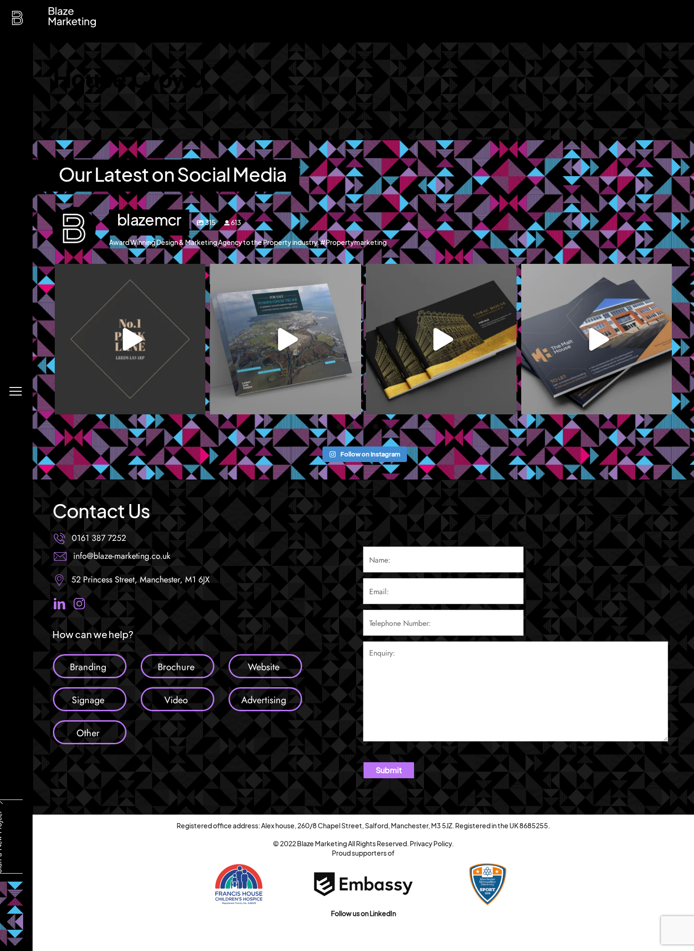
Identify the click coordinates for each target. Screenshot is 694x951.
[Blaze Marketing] (17, 20)
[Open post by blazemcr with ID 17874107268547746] (285, 339)
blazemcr (130, 273)
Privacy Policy (431, 843)
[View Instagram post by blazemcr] (195, 402)
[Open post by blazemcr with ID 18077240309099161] (596, 339)
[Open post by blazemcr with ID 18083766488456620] (130, 339)
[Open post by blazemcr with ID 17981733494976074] (441, 339)
